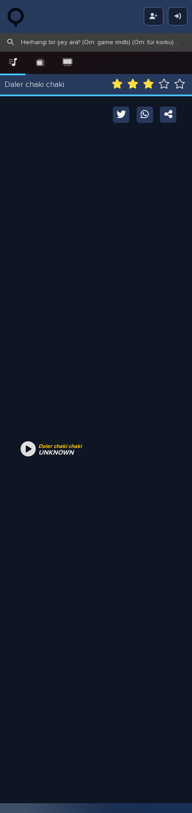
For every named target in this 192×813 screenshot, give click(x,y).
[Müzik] (12, 63)
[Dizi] (40, 63)
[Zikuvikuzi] (22, 16)
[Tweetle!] (122, 114)
